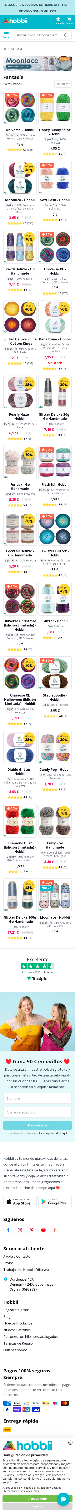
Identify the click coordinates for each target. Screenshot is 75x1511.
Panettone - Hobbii (55, 339)
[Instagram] (20, 1230)
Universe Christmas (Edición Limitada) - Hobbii (20, 625)
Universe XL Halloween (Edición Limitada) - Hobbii (20, 699)
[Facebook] (8, 1230)
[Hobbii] (15, 20)
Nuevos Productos (17, 1323)
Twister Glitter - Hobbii (55, 553)
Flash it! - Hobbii (55, 484)
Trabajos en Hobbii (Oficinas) (26, 1269)
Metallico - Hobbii (20, 200)
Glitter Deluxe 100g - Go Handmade (20, 919)
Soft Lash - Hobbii (55, 200)
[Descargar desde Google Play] (55, 1201)
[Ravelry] (55, 1230)
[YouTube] (43, 1230)
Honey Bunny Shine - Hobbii (55, 132)
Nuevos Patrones (17, 1330)
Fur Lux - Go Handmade (20, 486)
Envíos (8, 1263)
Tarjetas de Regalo (18, 1343)
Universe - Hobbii (20, 130)
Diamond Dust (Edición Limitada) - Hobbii (20, 847)
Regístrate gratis (16, 1310)
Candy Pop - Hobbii (55, 769)
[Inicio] (5, 48)
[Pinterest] (32, 1230)
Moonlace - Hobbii (55, 917)
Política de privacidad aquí (51, 1133)
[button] (69, 20)
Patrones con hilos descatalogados (30, 1336)
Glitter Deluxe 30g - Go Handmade (55, 416)
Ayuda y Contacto (16, 1256)
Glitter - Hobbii (55, 621)
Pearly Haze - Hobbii (20, 416)
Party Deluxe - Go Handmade (20, 271)
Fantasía (16, 49)
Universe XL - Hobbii (55, 271)
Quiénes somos (15, 1350)
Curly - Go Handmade (55, 845)
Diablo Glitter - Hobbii (20, 771)
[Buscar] (65, 35)
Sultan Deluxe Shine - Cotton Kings (20, 341)
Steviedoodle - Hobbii (55, 697)
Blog (7, 1316)
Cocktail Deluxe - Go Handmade (20, 553)
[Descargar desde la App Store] (20, 1201)
